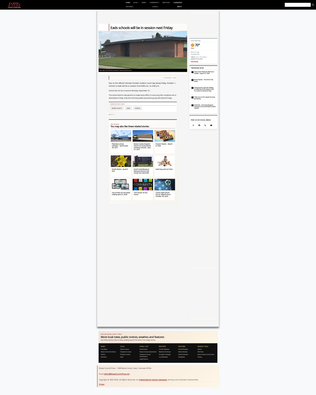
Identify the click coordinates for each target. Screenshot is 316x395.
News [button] (144, 2)
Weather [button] (166, 2)
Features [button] (129, 6)
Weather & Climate (165, 352)
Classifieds (177, 2)
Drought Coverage (165, 354)
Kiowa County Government (148, 352)
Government (143, 349)
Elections (104, 357)
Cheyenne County (125, 352)
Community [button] (154, 2)
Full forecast (194, 61)
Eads (128, 108)
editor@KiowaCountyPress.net (117, 374)
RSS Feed (200, 352)
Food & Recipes (183, 349)
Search (200, 349)
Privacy (200, 357)
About (179, 6)
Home (128, 2)
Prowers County (125, 354)
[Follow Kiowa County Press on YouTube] (211, 125)
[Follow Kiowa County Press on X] (193, 125)
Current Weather (164, 349)
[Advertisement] (203, 198)
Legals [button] (155, 6)
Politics (103, 354)
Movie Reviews (183, 352)
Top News (104, 349)
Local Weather (163, 357)
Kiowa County (117, 108)
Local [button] (135, 2)
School (137, 108)
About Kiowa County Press (206, 354)
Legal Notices (144, 359)
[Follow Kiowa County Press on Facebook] (199, 125)
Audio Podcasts (183, 354)
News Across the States (108, 352)
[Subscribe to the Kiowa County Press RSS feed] (205, 125)
